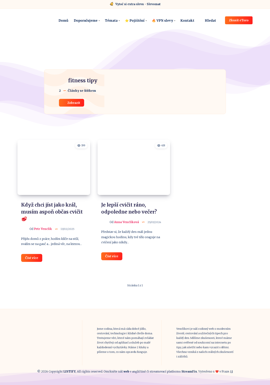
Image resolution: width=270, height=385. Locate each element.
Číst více (33, 259)
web (126, 371)
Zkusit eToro (239, 20)
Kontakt (187, 21)
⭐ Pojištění (135, 21)
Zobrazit (73, 103)
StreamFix (189, 371)
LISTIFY (69, 371)
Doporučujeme (86, 21)
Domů (63, 21)
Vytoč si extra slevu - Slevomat (138, 4)
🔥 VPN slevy (162, 21)
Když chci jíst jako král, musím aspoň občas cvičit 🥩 (52, 212)
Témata (111, 21)
